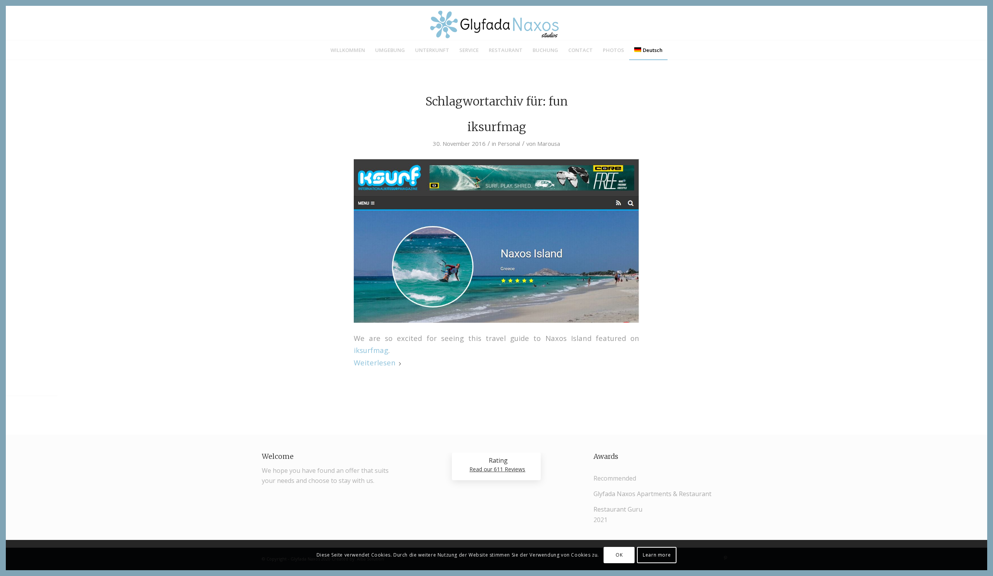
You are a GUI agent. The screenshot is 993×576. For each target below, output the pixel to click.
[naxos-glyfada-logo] (496, 23)
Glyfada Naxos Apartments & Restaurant (652, 494)
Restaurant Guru (617, 509)
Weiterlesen (375, 362)
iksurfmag (496, 126)
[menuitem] (347, 50)
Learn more (657, 555)
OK (619, 555)
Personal (509, 143)
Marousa (548, 143)
